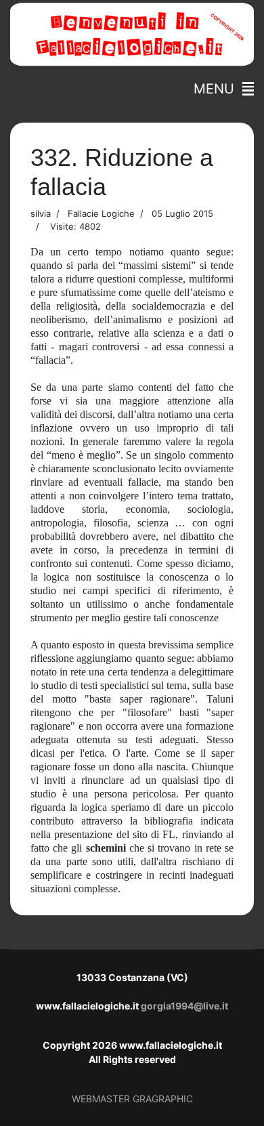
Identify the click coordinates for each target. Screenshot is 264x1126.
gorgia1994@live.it (184, 1006)
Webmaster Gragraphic (132, 1098)
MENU (218, 89)
